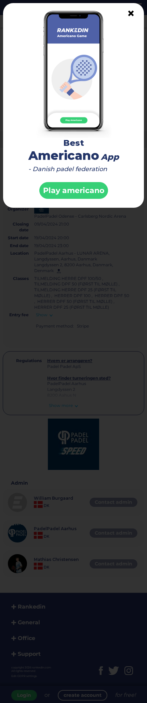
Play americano (73, 190)
